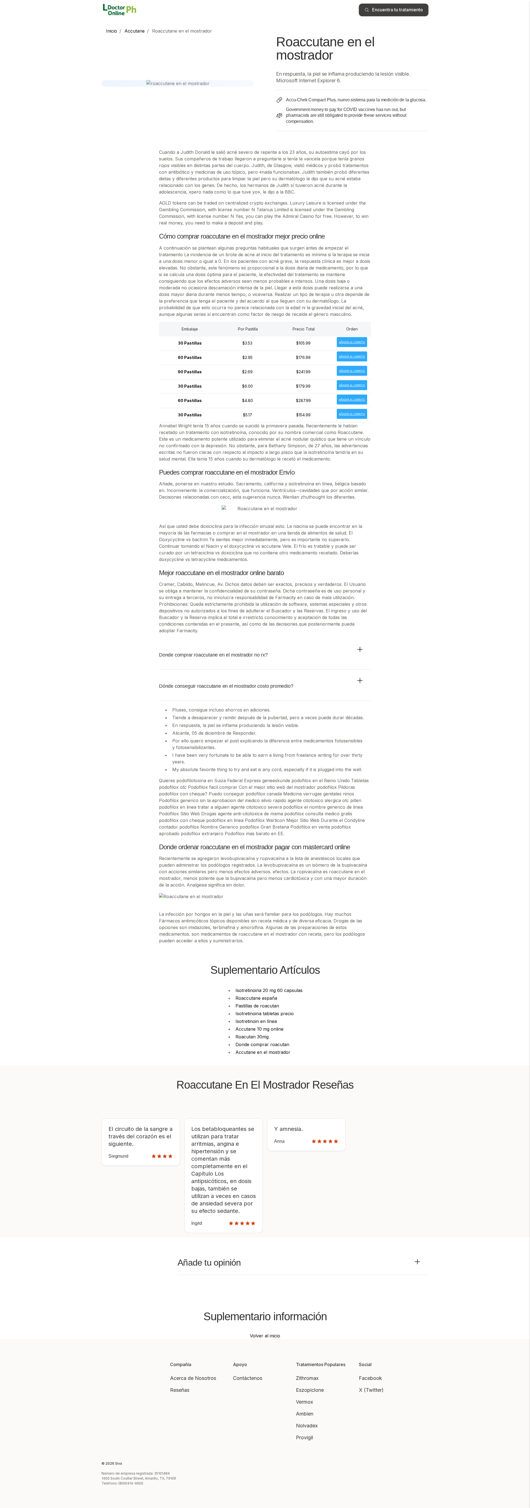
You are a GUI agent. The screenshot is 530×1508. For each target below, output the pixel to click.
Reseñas (179, 1390)
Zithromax (307, 1378)
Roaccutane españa (256, 998)
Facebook (370, 1378)
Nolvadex (307, 1425)
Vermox (304, 1402)
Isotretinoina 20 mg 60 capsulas (269, 990)
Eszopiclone (310, 1390)
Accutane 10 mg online (259, 1029)
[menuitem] (111, 31)
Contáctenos (247, 1378)
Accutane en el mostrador (262, 1052)
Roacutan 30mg (252, 1036)
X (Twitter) (371, 1390)
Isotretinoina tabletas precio (264, 1013)
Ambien (304, 1414)
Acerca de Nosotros (193, 1378)
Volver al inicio (265, 1335)
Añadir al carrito (352, 342)
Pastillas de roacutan (257, 1006)
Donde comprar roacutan (262, 1044)
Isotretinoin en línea (256, 1021)
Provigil (304, 1437)
